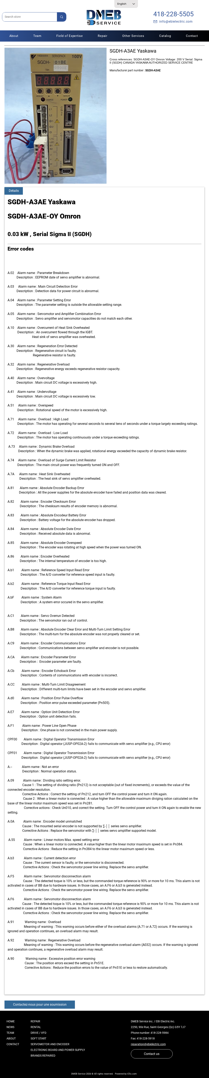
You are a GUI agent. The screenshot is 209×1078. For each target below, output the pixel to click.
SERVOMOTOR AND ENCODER (50, 1044)
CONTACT (13, 1044)
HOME (11, 1021)
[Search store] (61, 16)
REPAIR (35, 1021)
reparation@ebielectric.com (148, 1044)
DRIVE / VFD (38, 1032)
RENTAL (36, 1027)
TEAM (10, 1032)
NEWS (10, 1027)
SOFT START (38, 1038)
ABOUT (11, 1038)
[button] (102, 35)
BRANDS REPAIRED (43, 1055)
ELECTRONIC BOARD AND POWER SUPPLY (58, 1049)
